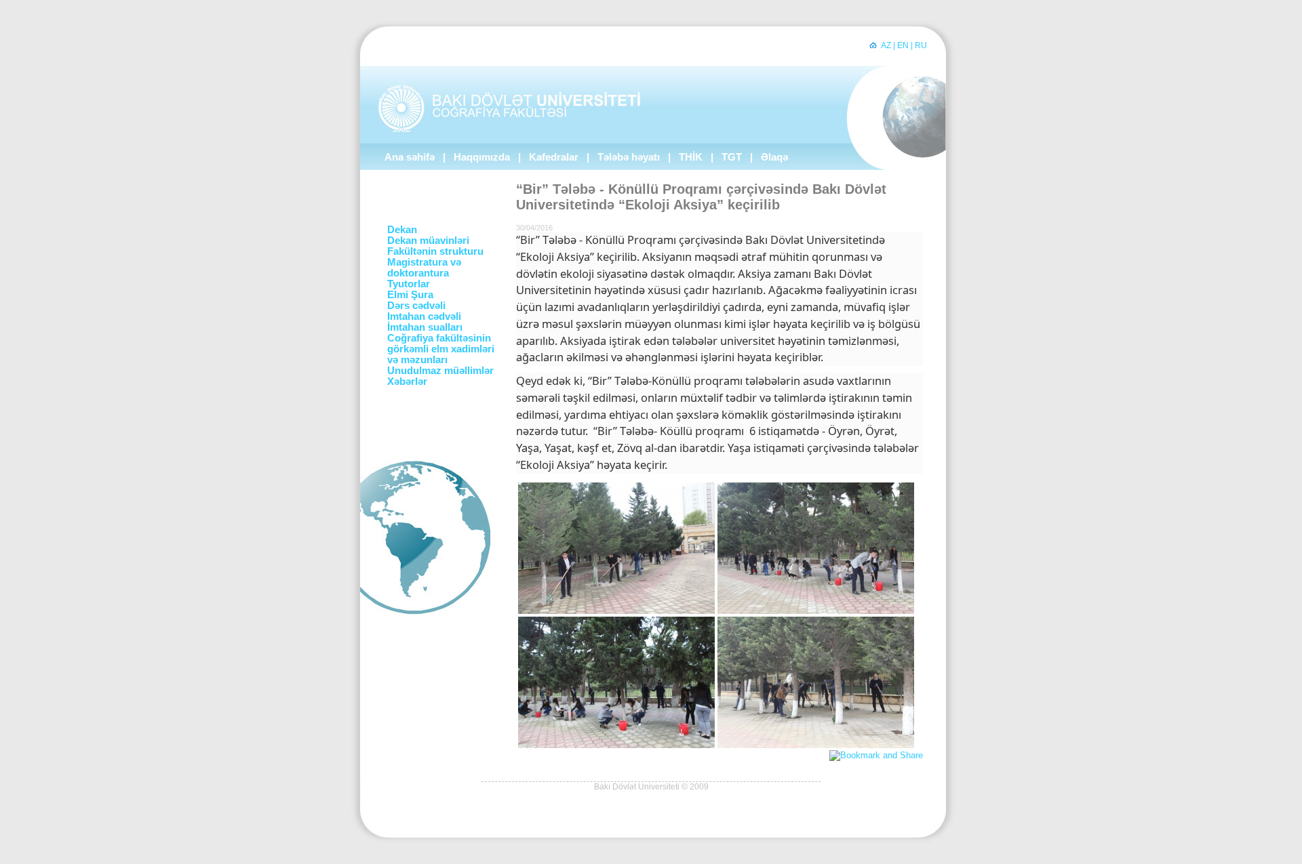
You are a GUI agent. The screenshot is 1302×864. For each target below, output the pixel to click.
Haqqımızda (482, 157)
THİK (691, 157)
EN (903, 45)
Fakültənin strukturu (435, 251)
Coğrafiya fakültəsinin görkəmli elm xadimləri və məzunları (440, 349)
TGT (732, 157)
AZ (886, 45)
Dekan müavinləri (428, 240)
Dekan (402, 229)
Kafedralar (553, 157)
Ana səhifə (409, 157)
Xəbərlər (407, 381)
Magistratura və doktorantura (424, 268)
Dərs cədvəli (416, 305)
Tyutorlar (408, 284)
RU (921, 45)
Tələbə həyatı (628, 157)
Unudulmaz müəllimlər (440, 370)
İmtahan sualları (424, 327)
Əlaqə (774, 157)
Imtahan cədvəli (424, 316)
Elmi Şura (410, 294)
